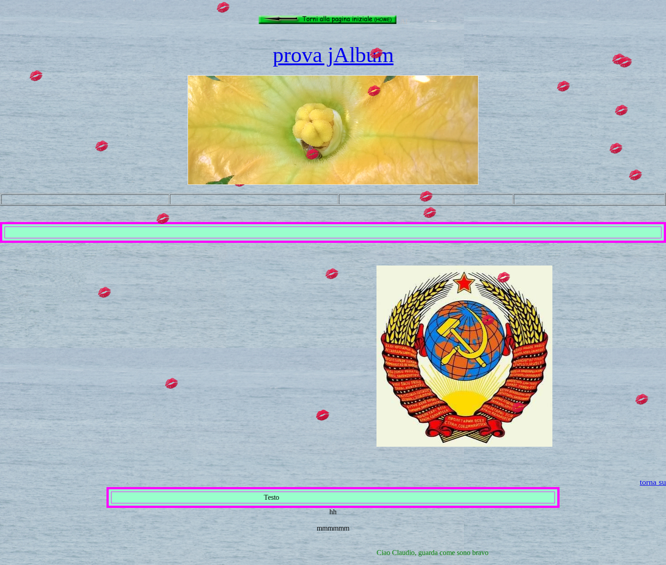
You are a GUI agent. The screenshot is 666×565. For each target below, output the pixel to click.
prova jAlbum (333, 55)
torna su (653, 482)
